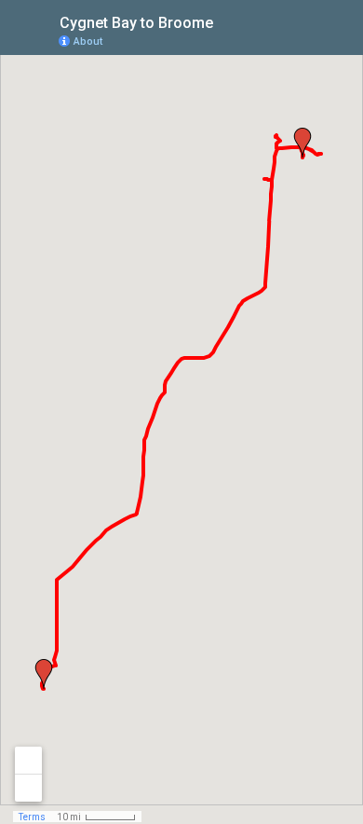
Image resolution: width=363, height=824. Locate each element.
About (88, 41)
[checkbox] (227, 21)
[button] (302, 142)
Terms (32, 817)
